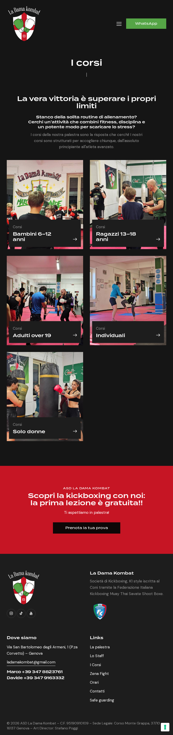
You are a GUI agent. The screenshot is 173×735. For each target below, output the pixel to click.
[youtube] (31, 613)
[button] (119, 24)
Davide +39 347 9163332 (35, 678)
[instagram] (11, 613)
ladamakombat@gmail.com (31, 662)
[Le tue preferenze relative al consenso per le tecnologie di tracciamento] (165, 727)
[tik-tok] (21, 613)
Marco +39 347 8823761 (35, 672)
